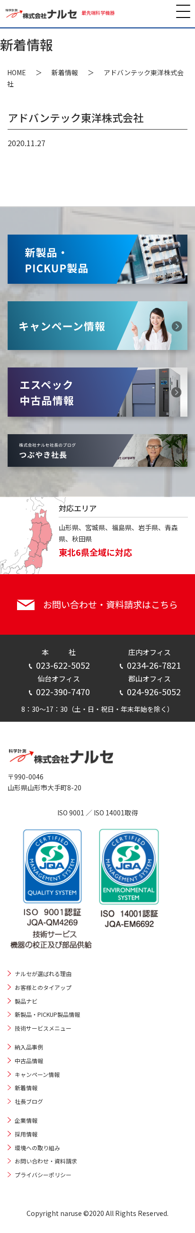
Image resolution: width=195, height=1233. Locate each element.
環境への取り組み (37, 1148)
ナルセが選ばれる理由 (43, 974)
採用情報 (26, 1134)
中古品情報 (29, 1061)
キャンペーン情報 (37, 1074)
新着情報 (65, 72)
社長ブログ (29, 1101)
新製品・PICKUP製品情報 (47, 1014)
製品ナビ (26, 1001)
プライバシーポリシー (43, 1175)
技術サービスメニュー (43, 1028)
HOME (16, 72)
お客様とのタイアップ (43, 987)
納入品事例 (29, 1047)
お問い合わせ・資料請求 (46, 1161)
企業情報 (26, 1120)
